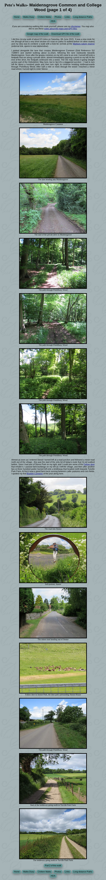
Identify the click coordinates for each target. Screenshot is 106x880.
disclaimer (75, 26)
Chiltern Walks (44, 17)
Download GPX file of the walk (65, 34)
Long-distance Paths (82, 17)
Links (67, 17)
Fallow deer (89, 464)
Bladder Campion (35, 474)
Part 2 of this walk (53, 865)
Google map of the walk (37, 34)
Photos (58, 17)
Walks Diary (28, 17)
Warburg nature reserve (83, 44)
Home (17, 17)
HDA (53, 21)
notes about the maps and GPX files (60, 29)
